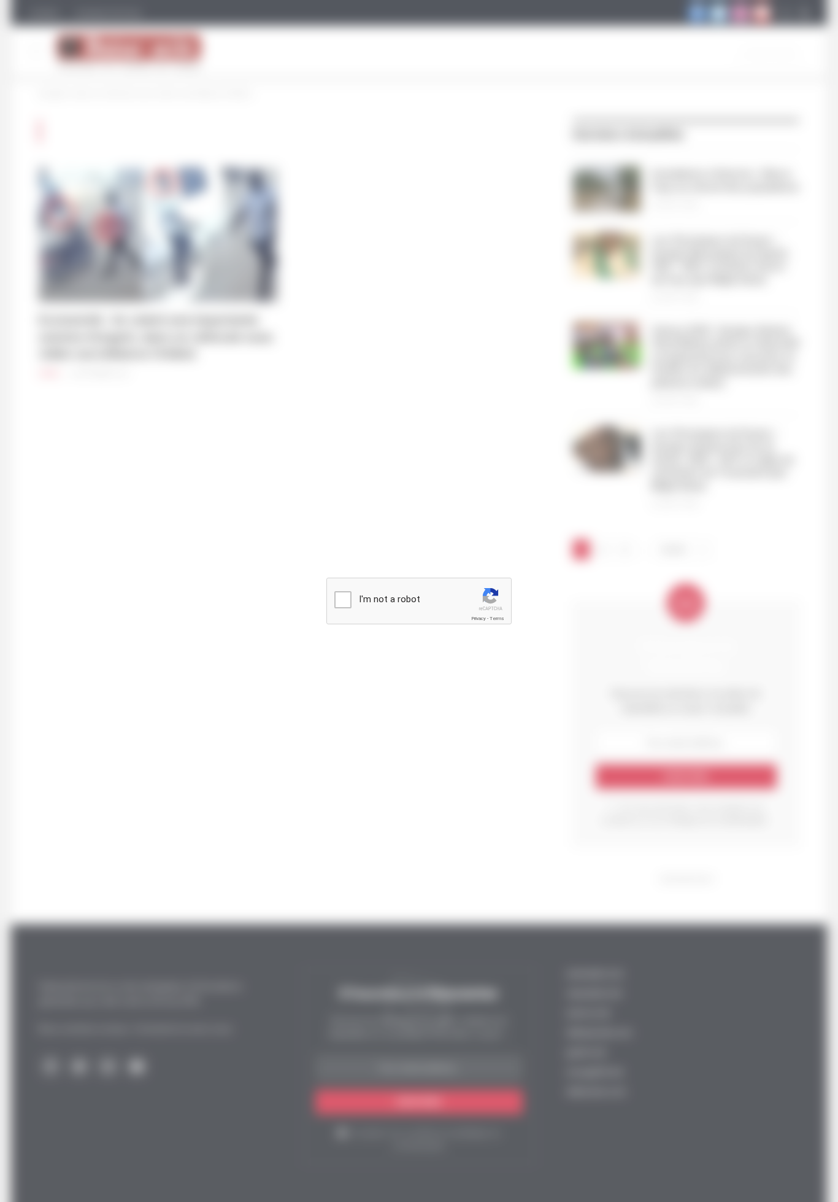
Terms (497, 618)
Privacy (478, 618)
